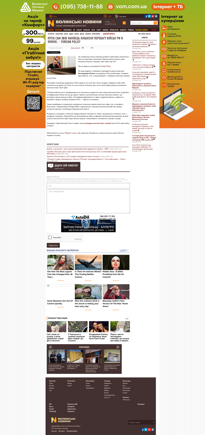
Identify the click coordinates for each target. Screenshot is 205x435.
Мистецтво (126, 390)
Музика (125, 383)
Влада (70, 383)
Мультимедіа (84, 347)
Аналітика (59, 34)
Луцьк (51, 383)
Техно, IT (107, 397)
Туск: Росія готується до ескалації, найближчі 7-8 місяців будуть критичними (142, 147)
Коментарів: (75, 48)
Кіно (124, 386)
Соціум (79, 30)
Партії (70, 386)
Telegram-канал (70, 133)
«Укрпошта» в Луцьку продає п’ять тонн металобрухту (143, 66)
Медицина (107, 383)
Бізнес (88, 386)
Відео (71, 34)
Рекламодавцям (72, 431)
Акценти (123, 30)
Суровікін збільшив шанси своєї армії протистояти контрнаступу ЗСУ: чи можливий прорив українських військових (87, 152)
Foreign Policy (105, 66)
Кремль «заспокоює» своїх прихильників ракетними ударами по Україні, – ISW (77, 149)
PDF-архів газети (144, 34)
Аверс (154, 30)
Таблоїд (105, 30)
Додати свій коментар (66, 165)
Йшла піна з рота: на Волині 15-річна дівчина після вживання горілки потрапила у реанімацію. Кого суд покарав (144, 54)
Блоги (76, 34)
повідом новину (141, 30)
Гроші (88, 383)
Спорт (99, 30)
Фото (66, 34)
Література (126, 388)
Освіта (106, 386)
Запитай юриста (109, 34)
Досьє (82, 34)
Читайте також (53, 144)
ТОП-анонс (126, 400)
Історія (125, 393)
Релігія (106, 393)
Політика (71, 381)
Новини (145, 37)
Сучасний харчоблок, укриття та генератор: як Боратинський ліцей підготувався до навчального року (144, 75)
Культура (86, 30)
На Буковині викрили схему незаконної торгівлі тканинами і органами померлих (144, 44)
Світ (50, 390)
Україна (51, 388)
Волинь (51, 386)
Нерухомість (90, 388)
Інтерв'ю (51, 34)
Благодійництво (109, 395)
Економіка (67, 30)
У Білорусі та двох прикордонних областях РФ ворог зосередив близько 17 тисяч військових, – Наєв (85, 159)
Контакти (62, 431)
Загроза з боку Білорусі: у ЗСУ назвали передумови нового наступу (73, 156)
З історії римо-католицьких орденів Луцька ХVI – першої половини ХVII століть (112, 367)
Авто (93, 30)
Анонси (88, 34)
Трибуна (131, 30)
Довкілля (107, 388)
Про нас (54, 431)
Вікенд (106, 390)
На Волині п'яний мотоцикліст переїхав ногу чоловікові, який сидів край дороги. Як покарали (144, 94)
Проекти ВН (114, 30)
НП (74, 30)
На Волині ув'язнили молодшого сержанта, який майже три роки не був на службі (142, 127)
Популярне (96, 34)
